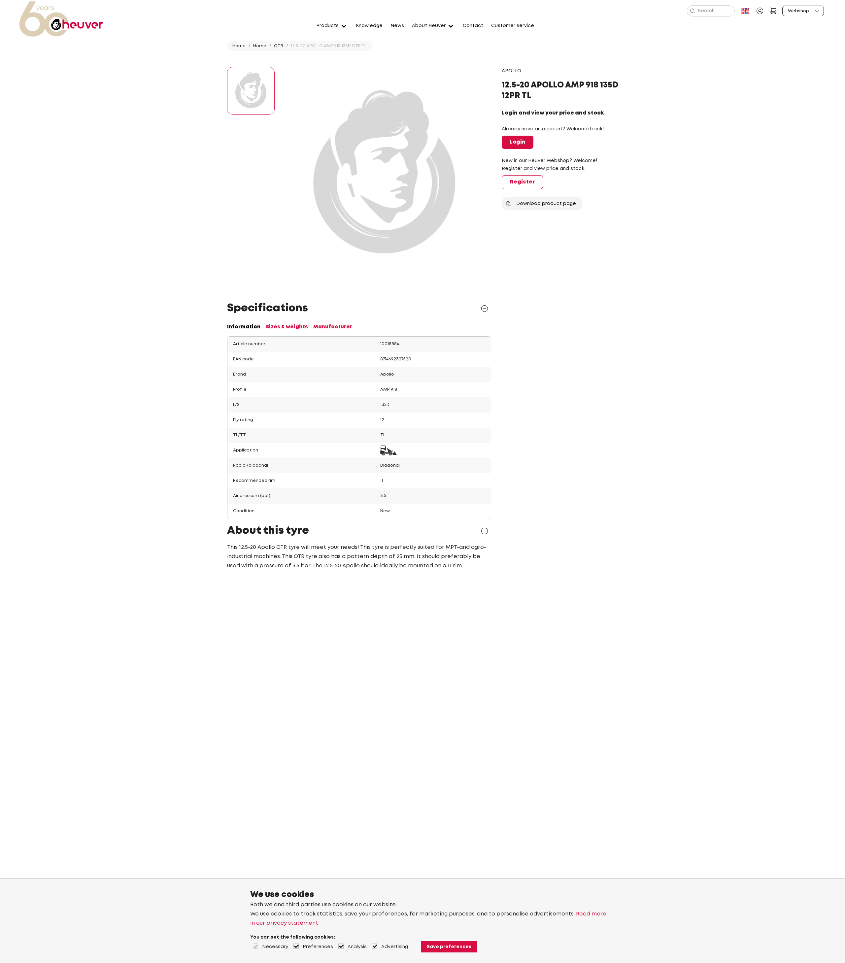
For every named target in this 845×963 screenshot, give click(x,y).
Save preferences (449, 947)
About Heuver (429, 26)
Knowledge (369, 26)
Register (522, 182)
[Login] (760, 11)
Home (239, 46)
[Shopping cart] (773, 11)
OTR (278, 46)
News (397, 26)
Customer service (512, 26)
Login (517, 142)
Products (327, 26)
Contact (473, 26)
